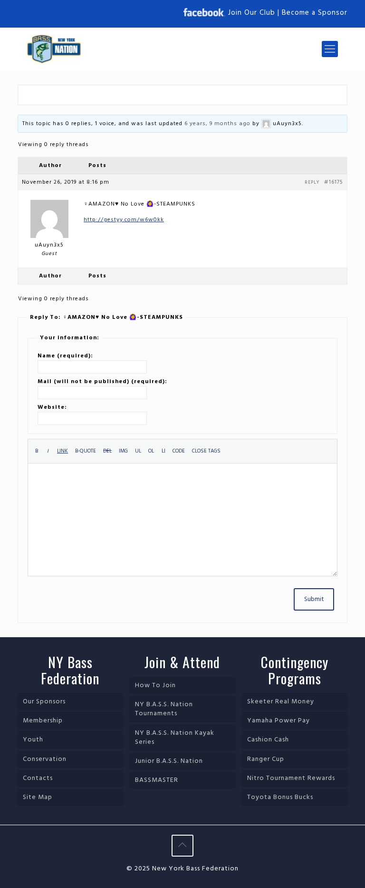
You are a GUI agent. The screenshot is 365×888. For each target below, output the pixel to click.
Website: (52, 407)
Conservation (45, 759)
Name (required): (65, 356)
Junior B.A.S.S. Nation (169, 761)
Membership (43, 720)
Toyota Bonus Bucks (280, 797)
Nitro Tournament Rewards (291, 778)
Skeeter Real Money (280, 701)
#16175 (333, 182)
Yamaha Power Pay (278, 720)
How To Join (155, 685)
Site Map (37, 797)
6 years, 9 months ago (217, 123)
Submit (314, 599)
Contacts (38, 778)
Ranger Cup (265, 759)
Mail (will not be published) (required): (102, 381)
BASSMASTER (156, 780)
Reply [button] (312, 182)
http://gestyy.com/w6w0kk (124, 220)
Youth (33, 739)
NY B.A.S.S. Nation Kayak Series (174, 738)
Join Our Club (251, 13)
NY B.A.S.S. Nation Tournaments (164, 709)
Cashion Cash (268, 739)
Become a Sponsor (314, 13)
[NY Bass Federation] (54, 49)
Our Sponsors (44, 701)
